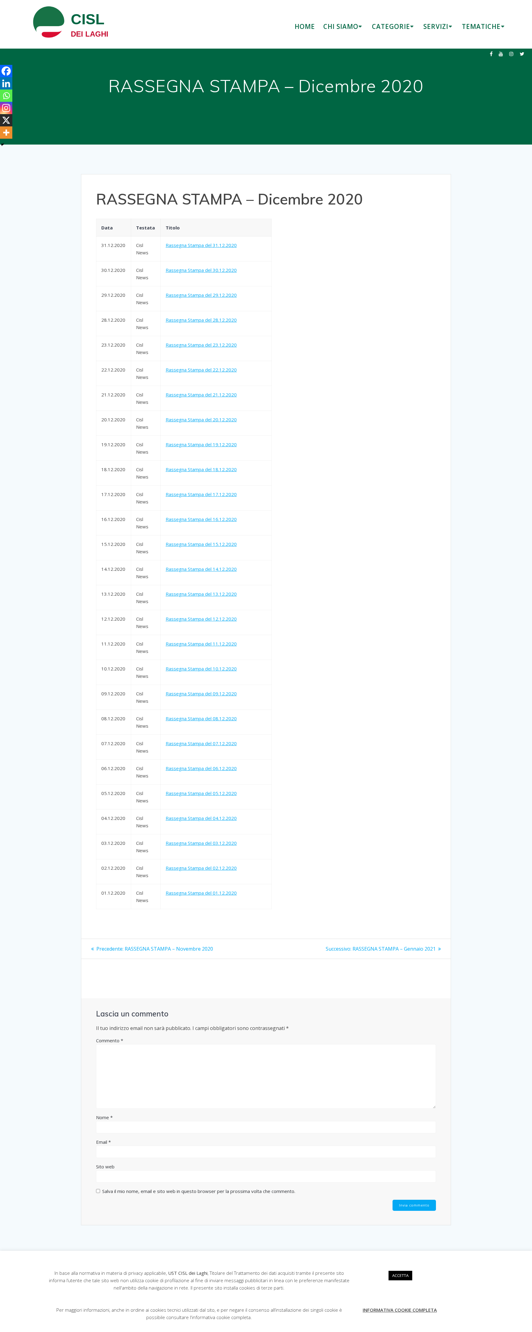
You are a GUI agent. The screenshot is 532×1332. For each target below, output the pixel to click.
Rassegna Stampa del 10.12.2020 (201, 669)
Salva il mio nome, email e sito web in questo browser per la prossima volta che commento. (198, 1191)
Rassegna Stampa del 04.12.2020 (201, 818)
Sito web (105, 1166)
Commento (109, 1040)
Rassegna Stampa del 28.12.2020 (201, 320)
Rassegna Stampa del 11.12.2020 (201, 644)
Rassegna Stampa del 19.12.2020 (201, 444)
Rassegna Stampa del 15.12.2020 (201, 544)
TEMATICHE (481, 26)
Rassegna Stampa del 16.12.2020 (201, 519)
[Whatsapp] (6, 95)
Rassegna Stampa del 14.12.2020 (201, 569)
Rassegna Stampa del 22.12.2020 (201, 370)
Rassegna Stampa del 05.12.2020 (201, 793)
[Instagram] (6, 108)
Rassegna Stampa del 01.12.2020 (201, 893)
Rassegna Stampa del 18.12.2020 (201, 469)
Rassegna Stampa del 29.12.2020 (201, 295)
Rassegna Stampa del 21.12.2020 (201, 395)
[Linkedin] (6, 83)
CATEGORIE (391, 26)
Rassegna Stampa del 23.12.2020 (201, 345)
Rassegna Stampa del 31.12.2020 (201, 245)
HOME (305, 26)
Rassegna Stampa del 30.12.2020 (201, 270)
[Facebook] (6, 71)
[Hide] (2, 144)
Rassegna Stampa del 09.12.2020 (201, 693)
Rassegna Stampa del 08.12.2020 (201, 718)
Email (103, 1142)
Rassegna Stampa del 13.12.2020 (201, 594)
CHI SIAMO (340, 26)
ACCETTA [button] (400, 1275)
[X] (6, 120)
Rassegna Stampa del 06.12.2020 (201, 768)
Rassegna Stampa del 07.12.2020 (201, 743)
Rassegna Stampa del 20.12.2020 (201, 419)
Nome (104, 1117)
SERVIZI (435, 26)
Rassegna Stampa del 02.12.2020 (201, 868)
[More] (6, 132)
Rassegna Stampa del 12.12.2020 (201, 619)
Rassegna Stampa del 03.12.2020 (201, 843)
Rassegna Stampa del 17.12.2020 (201, 494)
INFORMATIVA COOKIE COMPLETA (400, 1310)
